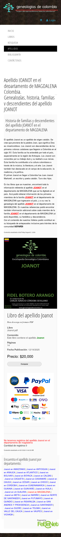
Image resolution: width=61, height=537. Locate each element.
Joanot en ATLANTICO (27, 472)
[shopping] (41, 20)
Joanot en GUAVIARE (24, 488)
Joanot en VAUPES (33, 511)
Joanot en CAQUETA (14, 478)
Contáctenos (14, 60)
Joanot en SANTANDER (42, 504)
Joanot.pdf (12, 330)
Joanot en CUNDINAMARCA (32, 485)
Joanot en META (12, 494)
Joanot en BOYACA (23, 475)
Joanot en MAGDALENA (39, 491)
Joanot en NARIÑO (30, 494)
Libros (11, 37)
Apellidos (13, 48)
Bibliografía (14, 54)
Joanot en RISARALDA (24, 501)
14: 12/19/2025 (23, 347)
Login (52, 20)
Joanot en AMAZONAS (14, 469)
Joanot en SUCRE (13, 508)
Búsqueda (13, 42)
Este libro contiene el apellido (25, 338)
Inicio (11, 31)
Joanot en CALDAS (42, 475)
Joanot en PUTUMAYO (31, 498)
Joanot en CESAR (21, 482)
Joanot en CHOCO (39, 482)
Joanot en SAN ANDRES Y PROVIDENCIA (27, 503)
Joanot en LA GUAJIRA (15, 491)
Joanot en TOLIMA (31, 508)
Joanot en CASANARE (35, 478)
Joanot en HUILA (43, 488)
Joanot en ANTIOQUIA (37, 469)
